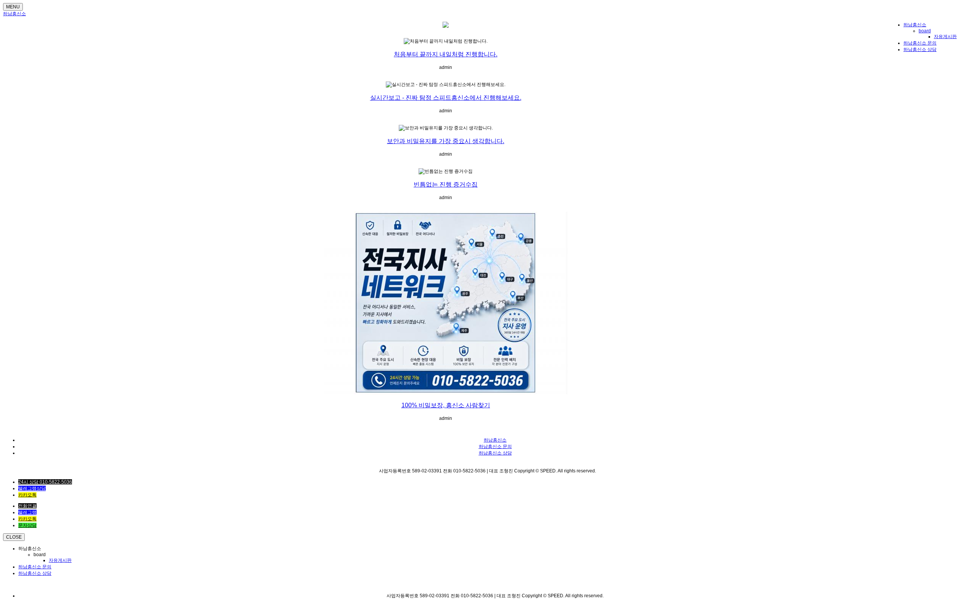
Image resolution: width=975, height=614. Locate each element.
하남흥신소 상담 (920, 49)
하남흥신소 (14, 13)
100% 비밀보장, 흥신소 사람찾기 (445, 405)
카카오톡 (27, 495)
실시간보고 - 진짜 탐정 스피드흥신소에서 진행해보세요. (445, 97)
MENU (13, 7)
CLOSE (14, 537)
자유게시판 (945, 36)
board (925, 30)
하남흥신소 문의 (920, 43)
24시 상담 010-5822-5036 (45, 482)
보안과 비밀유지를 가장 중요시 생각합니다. (445, 141)
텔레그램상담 (32, 488)
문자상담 (27, 525)
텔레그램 (27, 512)
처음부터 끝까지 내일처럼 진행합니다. (445, 54)
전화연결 (27, 506)
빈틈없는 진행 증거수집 (446, 184)
